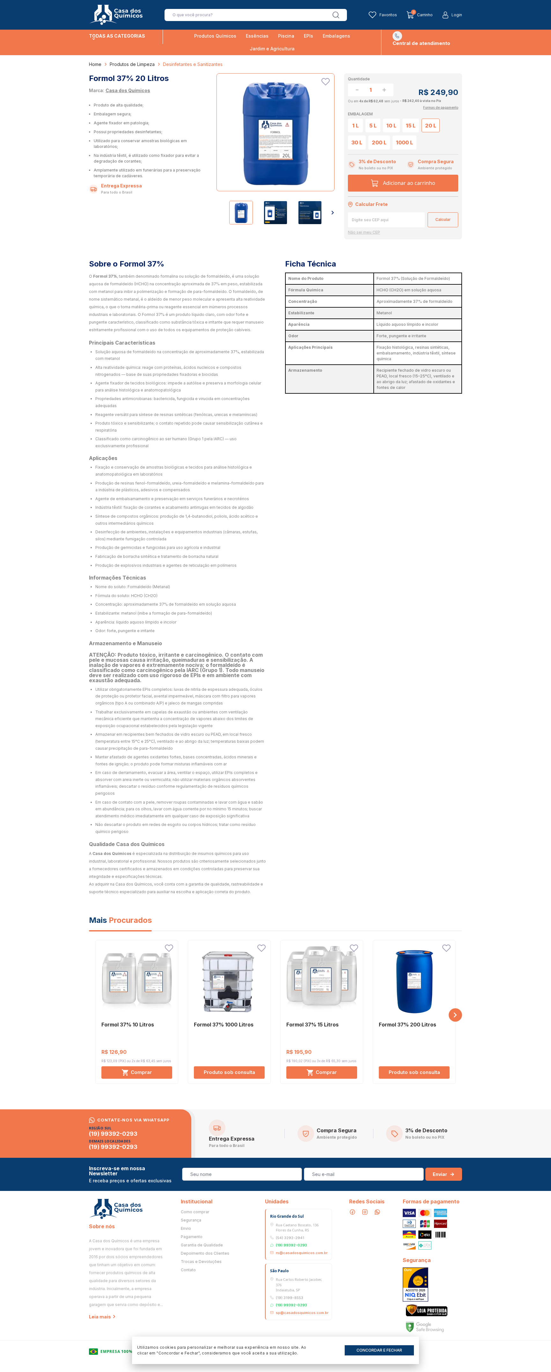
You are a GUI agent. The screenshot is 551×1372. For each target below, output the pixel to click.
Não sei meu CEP (364, 232)
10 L (391, 125)
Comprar (141, 1072)
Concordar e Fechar (379, 1350)
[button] (332, 213)
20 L (430, 125)
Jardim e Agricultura (272, 48)
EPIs (308, 36)
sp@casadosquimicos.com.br (302, 1312)
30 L (356, 142)
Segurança (191, 1220)
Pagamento (191, 1237)
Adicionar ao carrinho (409, 182)
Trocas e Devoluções (201, 1262)
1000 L (404, 142)
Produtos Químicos (215, 36)
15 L (410, 125)
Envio (186, 1228)
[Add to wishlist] (325, 81)
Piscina (286, 36)
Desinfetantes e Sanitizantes (193, 64)
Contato (188, 1270)
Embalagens (336, 36)
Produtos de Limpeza (132, 64)
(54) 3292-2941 (290, 1238)
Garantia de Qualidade (202, 1245)
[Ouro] (415, 1284)
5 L (373, 125)
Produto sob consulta (229, 1072)
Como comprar (195, 1212)
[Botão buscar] (336, 14)
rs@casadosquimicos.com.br (301, 1253)
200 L (379, 142)
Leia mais (100, 1316)
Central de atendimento (421, 43)
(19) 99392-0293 (113, 1134)
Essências (257, 36)
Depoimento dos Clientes (205, 1253)
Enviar (440, 1174)
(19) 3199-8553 (289, 1297)
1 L (355, 125)
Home (95, 64)
